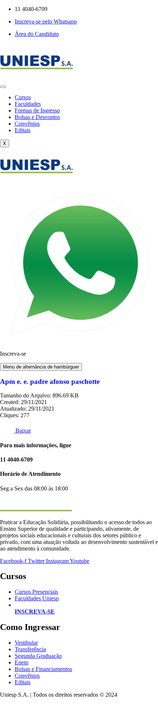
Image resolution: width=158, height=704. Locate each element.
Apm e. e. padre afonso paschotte (50, 381)
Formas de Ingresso (37, 110)
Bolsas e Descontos (37, 117)
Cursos (23, 97)
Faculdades (28, 104)
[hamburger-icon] (3, 87)
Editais (22, 130)
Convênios (27, 124)
